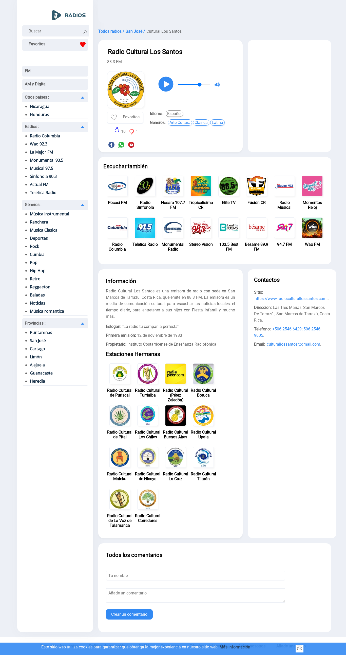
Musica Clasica (43, 230)
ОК (299, 648)
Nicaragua (39, 106)
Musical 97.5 (41, 168)
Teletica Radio (43, 192)
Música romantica (47, 311)
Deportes (39, 238)
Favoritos (37, 44)
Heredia (37, 381)
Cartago (37, 348)
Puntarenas (41, 332)
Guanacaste (41, 373)
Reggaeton (40, 287)
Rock (34, 246)
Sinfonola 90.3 (43, 176)
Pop (33, 262)
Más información (235, 647)
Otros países (37, 97)
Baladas (37, 295)
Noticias (37, 303)
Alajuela (37, 365)
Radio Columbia (45, 136)
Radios (32, 126)
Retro (35, 279)
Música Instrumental (49, 214)
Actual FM (39, 184)
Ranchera (39, 222)
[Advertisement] (214, 12)
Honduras (39, 114)
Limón (36, 357)
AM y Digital (36, 84)
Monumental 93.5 (46, 160)
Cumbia (37, 254)
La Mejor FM (41, 152)
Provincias (35, 323)
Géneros (33, 204)
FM (28, 70)
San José (38, 340)
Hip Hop (38, 270)
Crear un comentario (129, 614)
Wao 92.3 (38, 144)
